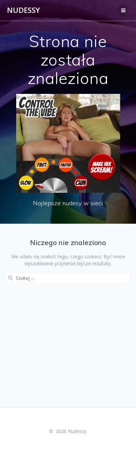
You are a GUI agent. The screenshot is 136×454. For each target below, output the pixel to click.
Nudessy (23, 10)
